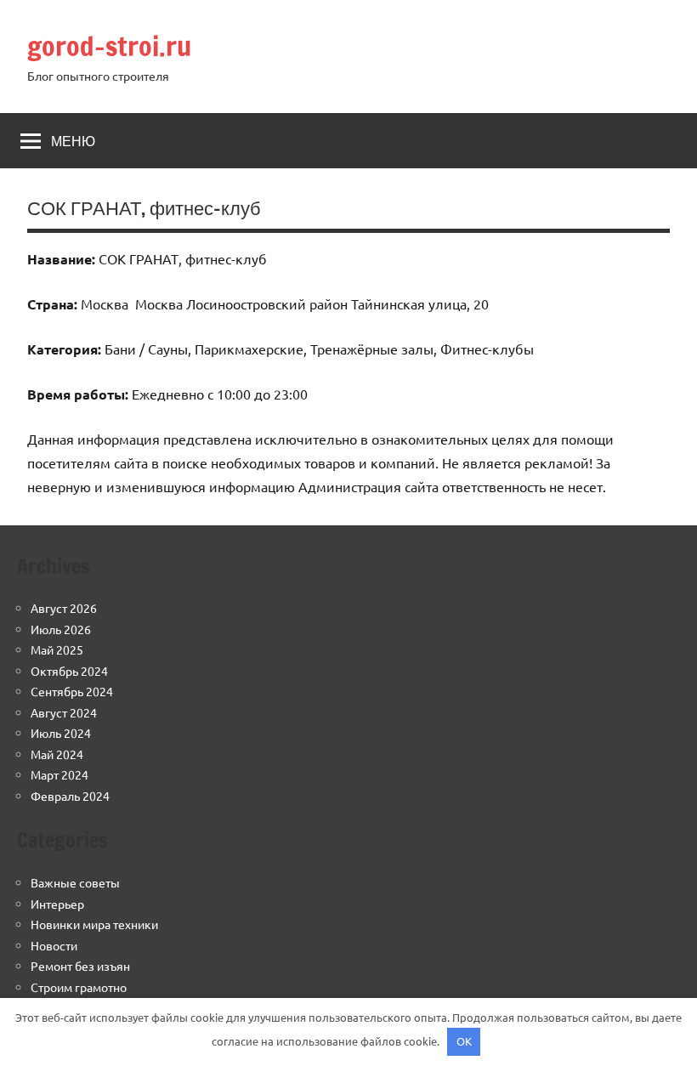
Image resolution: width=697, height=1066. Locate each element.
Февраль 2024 (70, 795)
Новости (54, 945)
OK (464, 1041)
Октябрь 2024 (69, 670)
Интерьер (57, 903)
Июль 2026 (61, 629)
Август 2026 (64, 607)
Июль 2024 (61, 732)
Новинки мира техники (94, 924)
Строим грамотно (79, 987)
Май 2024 (57, 754)
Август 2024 (64, 712)
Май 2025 (57, 649)
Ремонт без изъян (80, 965)
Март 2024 (59, 774)
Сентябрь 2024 (72, 691)
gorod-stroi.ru (109, 45)
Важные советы (75, 882)
